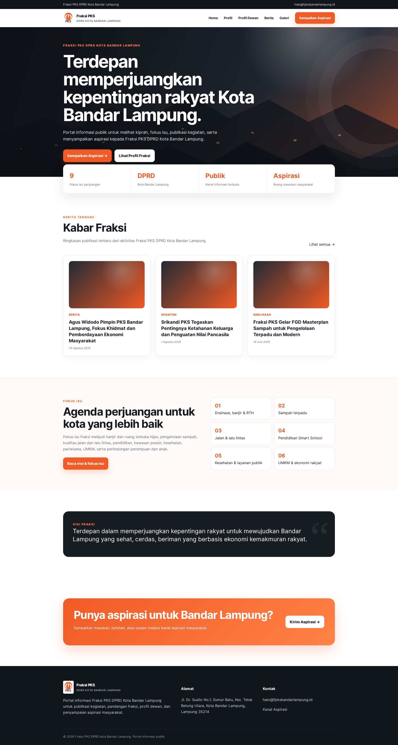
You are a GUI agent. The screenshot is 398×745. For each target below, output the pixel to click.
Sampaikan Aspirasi (315, 18)
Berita (269, 18)
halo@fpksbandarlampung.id (288, 699)
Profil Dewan (248, 18)
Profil (228, 18)
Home (213, 18)
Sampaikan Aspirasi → (87, 155)
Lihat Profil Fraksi (134, 155)
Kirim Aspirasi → (305, 622)
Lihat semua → (322, 244)
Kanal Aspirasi (275, 709)
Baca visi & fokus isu (85, 463)
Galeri (284, 18)
